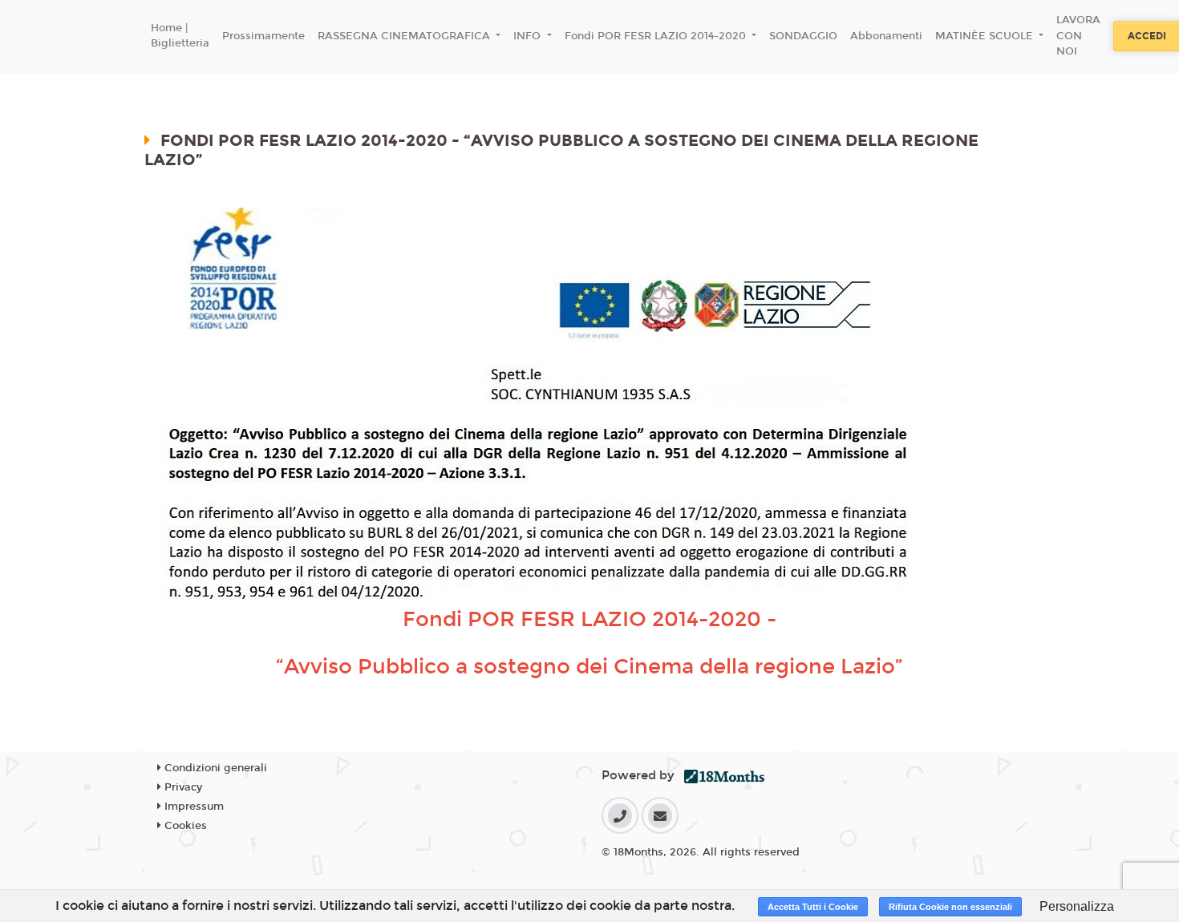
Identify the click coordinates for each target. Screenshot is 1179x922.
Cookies (184, 825)
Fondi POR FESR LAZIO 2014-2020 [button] (657, 36)
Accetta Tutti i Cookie (813, 907)
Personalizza (1076, 906)
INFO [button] (528, 36)
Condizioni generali (214, 768)
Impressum (192, 806)
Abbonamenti (886, 36)
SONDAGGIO (803, 36)
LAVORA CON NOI (1078, 36)
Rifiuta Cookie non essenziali (950, 907)
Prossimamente (263, 36)
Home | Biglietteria (180, 36)
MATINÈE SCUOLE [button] (985, 36)
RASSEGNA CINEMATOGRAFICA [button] (405, 36)
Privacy (181, 787)
